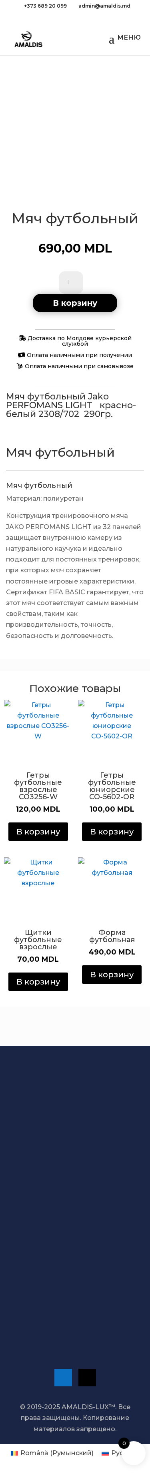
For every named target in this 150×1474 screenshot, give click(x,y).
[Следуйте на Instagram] (87, 1377)
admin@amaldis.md (57, 1321)
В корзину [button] (38, 831)
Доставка (50, 1178)
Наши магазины (52, 1271)
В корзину (75, 303)
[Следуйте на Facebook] (63, 1377)
